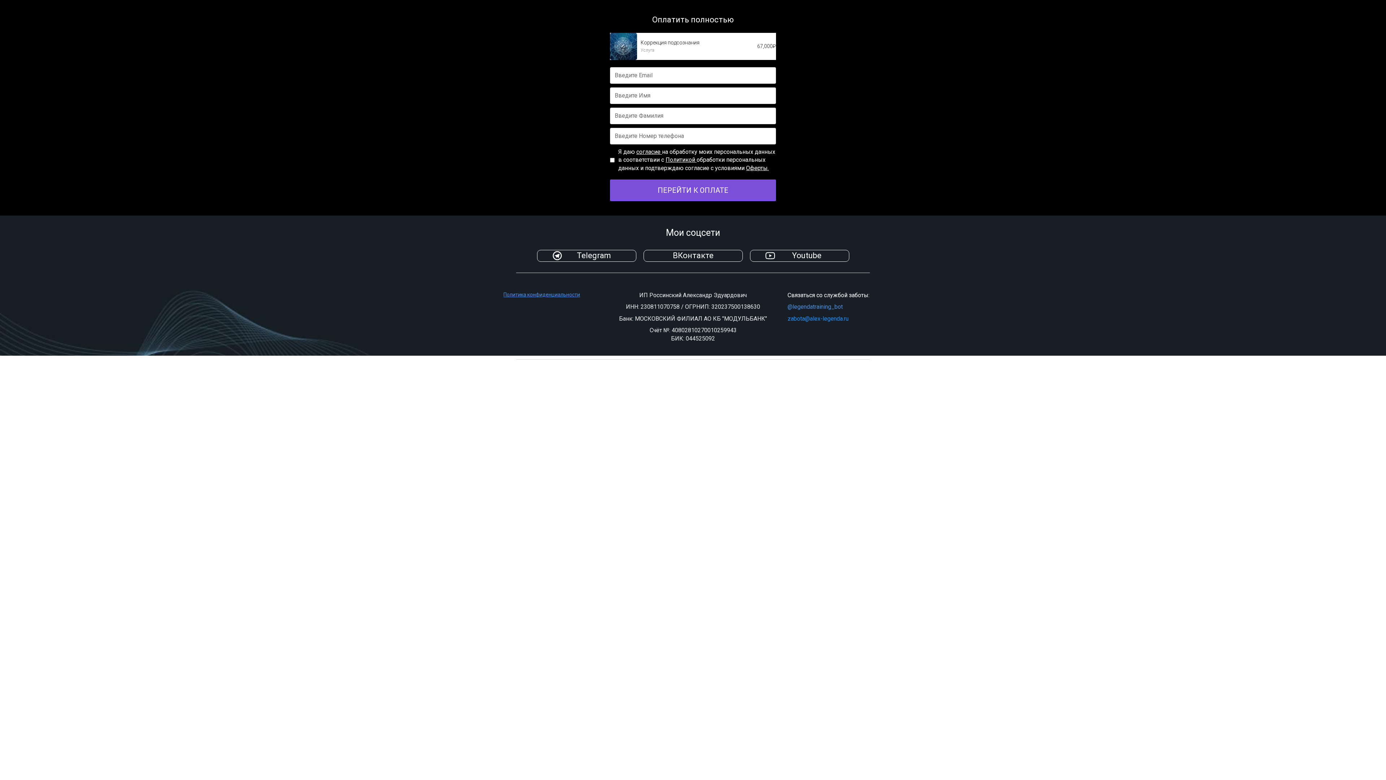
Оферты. (757, 168)
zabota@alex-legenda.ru (818, 318)
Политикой (681, 159)
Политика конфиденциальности (542, 295)
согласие (649, 151)
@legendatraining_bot (815, 306)
